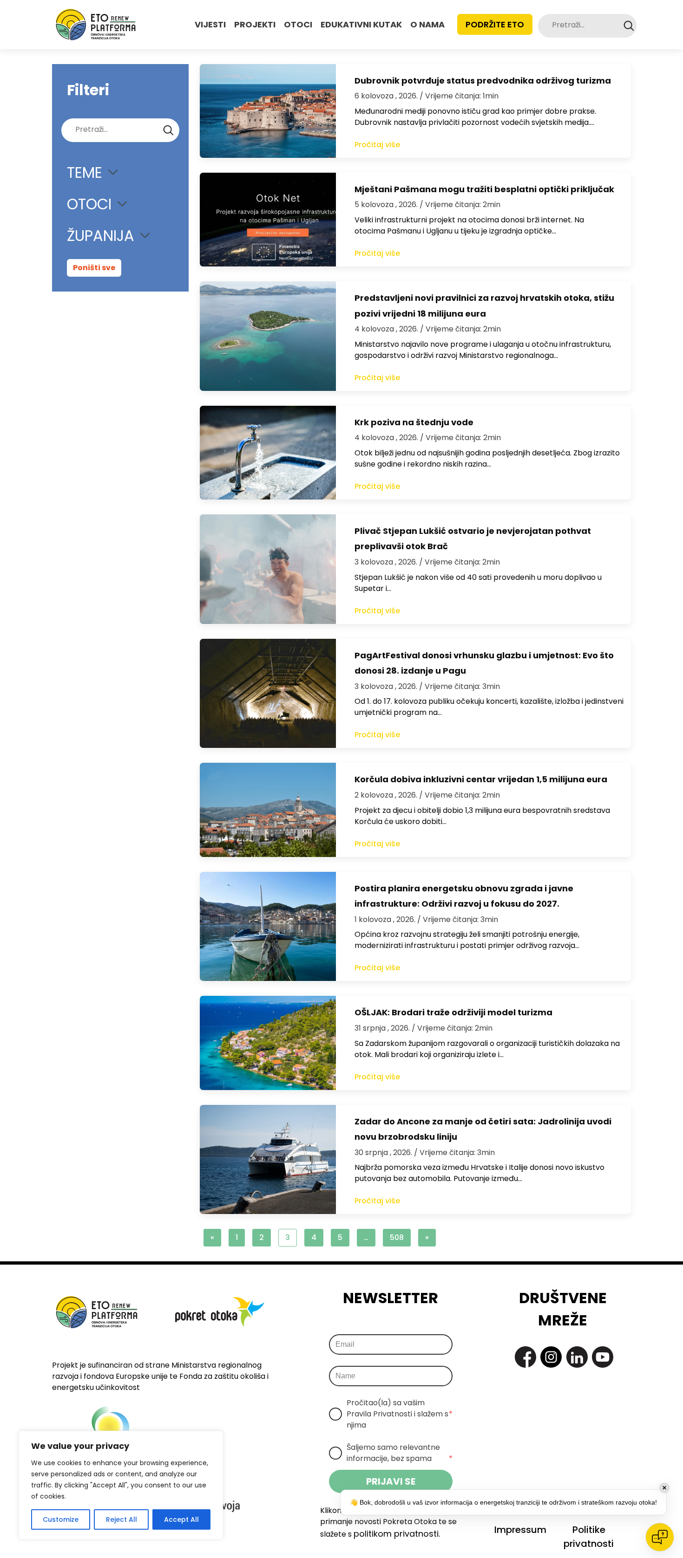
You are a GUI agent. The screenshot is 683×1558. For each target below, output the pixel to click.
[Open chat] (660, 1537)
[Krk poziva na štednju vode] (268, 453)
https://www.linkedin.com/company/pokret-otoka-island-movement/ (577, 1357)
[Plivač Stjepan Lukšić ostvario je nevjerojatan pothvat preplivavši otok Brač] (268, 569)
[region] (121, 1485)
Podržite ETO (495, 24)
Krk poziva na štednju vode (414, 422)
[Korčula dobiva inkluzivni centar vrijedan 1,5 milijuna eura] (268, 810)
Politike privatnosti (589, 1536)
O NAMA (427, 24)
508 (397, 1237)
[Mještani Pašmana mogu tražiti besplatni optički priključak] (268, 219)
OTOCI (298, 24)
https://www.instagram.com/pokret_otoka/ (551, 1357)
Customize (61, 1519)
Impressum (520, 1529)
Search (629, 26)
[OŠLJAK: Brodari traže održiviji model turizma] (268, 1043)
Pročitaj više (377, 144)
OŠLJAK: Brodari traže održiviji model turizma (453, 1012)
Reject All (121, 1519)
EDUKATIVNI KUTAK (361, 24)
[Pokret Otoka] (95, 24)
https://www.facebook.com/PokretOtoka (525, 1357)
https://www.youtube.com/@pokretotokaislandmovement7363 (602, 1357)
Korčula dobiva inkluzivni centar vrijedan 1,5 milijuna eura (481, 779)
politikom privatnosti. (397, 1533)
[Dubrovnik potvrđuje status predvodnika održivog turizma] (268, 111)
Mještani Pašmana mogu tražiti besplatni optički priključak (484, 189)
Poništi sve (94, 267)
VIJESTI (210, 24)
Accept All (181, 1519)
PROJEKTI (255, 24)
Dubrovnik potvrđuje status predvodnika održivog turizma (483, 80)
